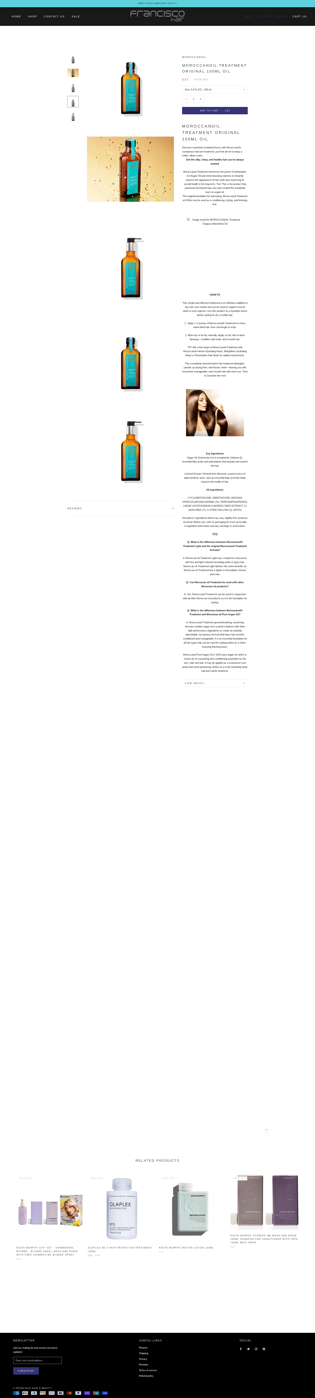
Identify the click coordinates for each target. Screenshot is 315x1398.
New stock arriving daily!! (157, 3)
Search (281, 16)
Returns (143, 1347)
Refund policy (146, 1375)
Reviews (143, 1364)
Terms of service (148, 1370)
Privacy (143, 1359)
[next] (304, 1214)
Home (16, 16)
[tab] (215, 291)
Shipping (143, 1353)
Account (264, 16)
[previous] (10, 1214)
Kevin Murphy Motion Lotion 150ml (186, 1248)
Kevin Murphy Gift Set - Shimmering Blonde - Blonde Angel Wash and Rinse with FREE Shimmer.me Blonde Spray (47, 1251)
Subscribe (26, 1371)
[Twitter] (248, 1349)
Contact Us (54, 16)
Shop (32, 16)
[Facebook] (241, 1349)
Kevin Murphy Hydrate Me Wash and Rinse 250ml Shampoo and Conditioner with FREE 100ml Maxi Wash (264, 1239)
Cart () (300, 16)
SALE (76, 16)
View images (194, 683)
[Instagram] (256, 1349)
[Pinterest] (264, 1349)
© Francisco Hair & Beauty (32, 1388)
